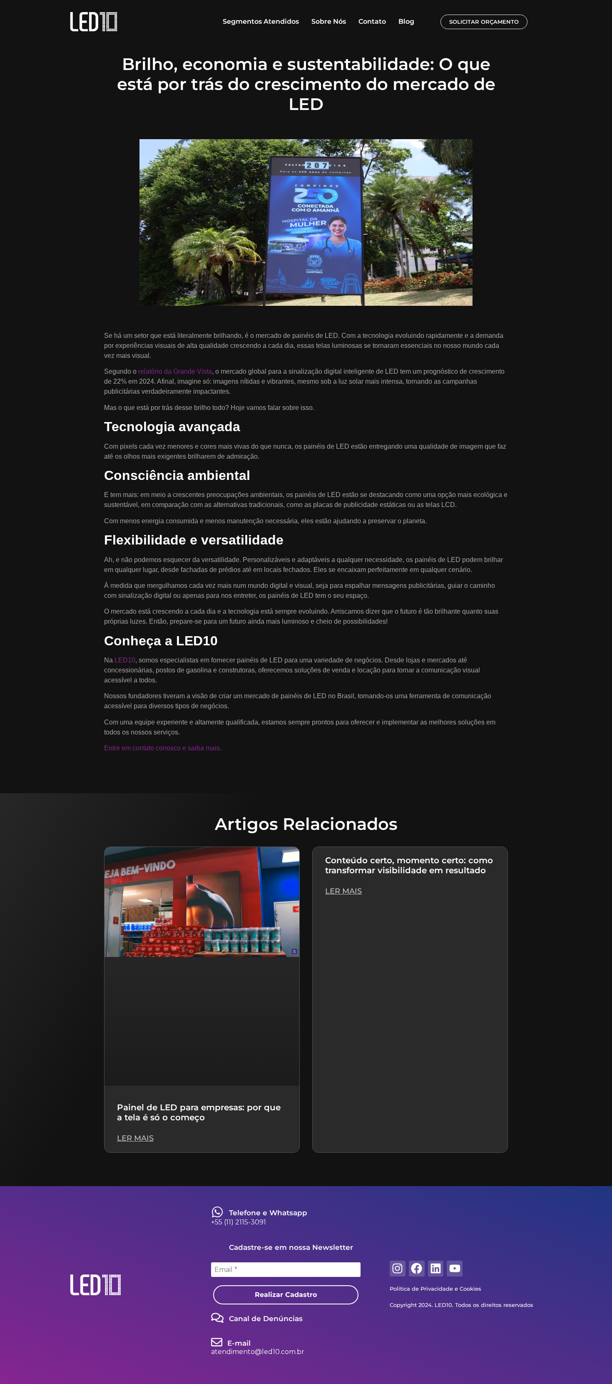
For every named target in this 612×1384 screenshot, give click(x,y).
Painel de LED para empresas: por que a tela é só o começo (199, 1112)
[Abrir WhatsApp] (591, 1363)
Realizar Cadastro (286, 1295)
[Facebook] (417, 1269)
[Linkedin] (436, 1269)
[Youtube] (455, 1269)
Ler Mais (135, 1138)
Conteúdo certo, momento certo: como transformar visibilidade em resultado (409, 865)
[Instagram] (398, 1269)
